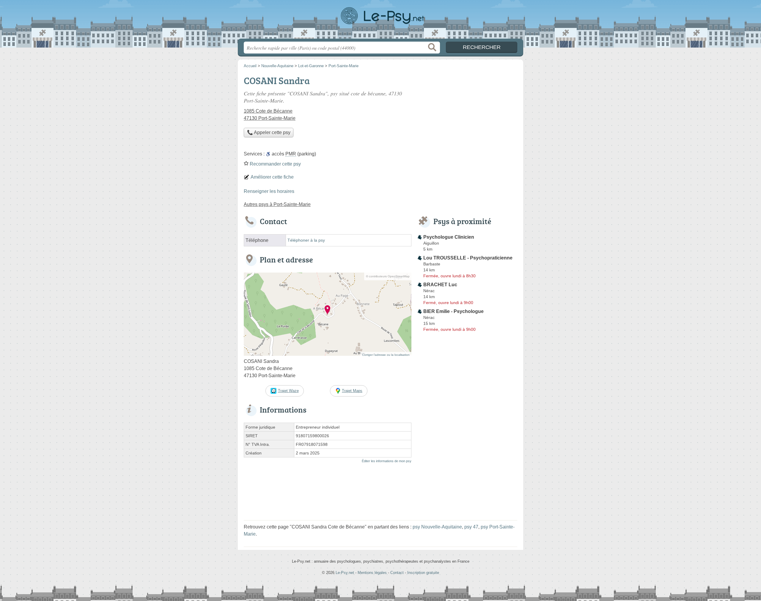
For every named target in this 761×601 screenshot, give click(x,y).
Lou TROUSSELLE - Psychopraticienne (467, 257)
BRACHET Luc (440, 284)
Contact (397, 572)
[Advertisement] (467, 114)
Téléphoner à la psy (306, 240)
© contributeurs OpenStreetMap (388, 276)
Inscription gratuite (423, 572)
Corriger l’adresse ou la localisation (386, 354)
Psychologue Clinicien (448, 237)
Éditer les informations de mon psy (386, 461)
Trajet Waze (288, 390)
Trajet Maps (352, 390)
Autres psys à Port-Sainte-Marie (277, 204)
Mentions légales (372, 572)
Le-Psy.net (380, 21)
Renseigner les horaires (269, 191)
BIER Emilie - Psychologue (453, 311)
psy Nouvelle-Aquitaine (437, 526)
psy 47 (471, 526)
